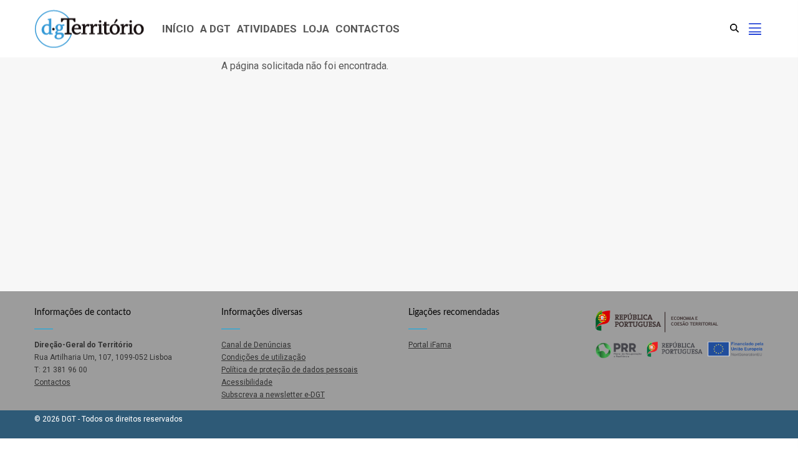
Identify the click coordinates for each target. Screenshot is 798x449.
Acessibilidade (246, 382)
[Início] (89, 29)
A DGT (215, 28)
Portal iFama (429, 344)
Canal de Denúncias (256, 344)
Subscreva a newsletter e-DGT (273, 394)
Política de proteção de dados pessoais (289, 369)
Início (178, 28)
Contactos (367, 28)
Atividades (267, 28)
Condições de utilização (263, 357)
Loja (316, 28)
